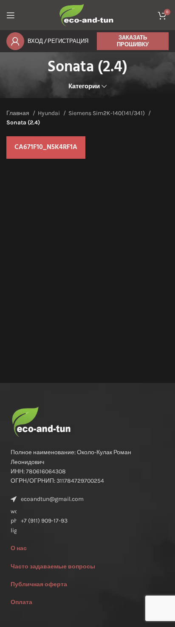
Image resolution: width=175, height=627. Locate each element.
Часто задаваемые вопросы (53, 566)
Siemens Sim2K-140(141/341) (107, 113)
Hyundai (49, 113)
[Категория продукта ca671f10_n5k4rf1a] (45, 147)
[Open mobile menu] (10, 15)
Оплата (21, 602)
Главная (18, 113)
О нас (19, 548)
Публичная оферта (39, 584)
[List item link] (87, 521)
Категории (84, 86)
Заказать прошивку (133, 41)
